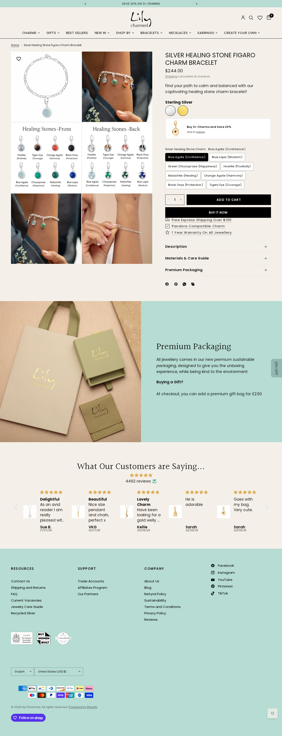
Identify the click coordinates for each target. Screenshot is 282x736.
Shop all (196, 131)
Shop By (123, 33)
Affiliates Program (92, 587)
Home (15, 45)
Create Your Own (240, 33)
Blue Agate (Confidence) (186, 157)
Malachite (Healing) (183, 175)
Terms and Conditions (162, 606)
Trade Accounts (91, 581)
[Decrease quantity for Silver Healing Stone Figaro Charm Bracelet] (168, 199)
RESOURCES (22, 568)
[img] (141, 475)
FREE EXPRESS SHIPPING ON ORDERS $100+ (140, 4)
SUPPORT (87, 568)
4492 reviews (138, 481)
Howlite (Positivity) (237, 166)
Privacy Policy (155, 613)
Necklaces (178, 33)
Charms (29, 33)
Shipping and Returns (28, 587)
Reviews (151, 619)
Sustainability (155, 600)
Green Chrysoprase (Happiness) (192, 166)
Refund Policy (155, 594)
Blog (147, 587)
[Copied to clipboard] (193, 284)
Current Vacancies (26, 600)
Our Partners (88, 594)
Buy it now (218, 212)
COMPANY (154, 568)
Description (176, 246)
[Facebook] (168, 284)
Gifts (51, 33)
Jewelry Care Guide (27, 606)
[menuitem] (31, 33)
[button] (16, 507)
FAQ (14, 594)
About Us (151, 581)
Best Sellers (77, 33)
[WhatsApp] (185, 284)
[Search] (251, 17)
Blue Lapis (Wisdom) (227, 157)
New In (100, 33)
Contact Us (20, 581)
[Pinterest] (177, 284)
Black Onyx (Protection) (185, 185)
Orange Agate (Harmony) (223, 175)
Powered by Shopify (83, 707)
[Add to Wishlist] (18, 59)
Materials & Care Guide (187, 258)
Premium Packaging (183, 269)
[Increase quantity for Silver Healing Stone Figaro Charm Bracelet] (181, 199)
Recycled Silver (23, 613)
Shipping (171, 76)
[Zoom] (72, 61)
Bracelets (150, 33)
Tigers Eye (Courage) (225, 185)
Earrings (206, 33)
